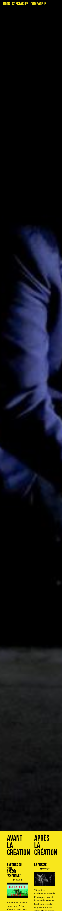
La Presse (40, 864)
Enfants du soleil (14, 866)
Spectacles (20, 4)
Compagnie (38, 4)
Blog (6, 4)
